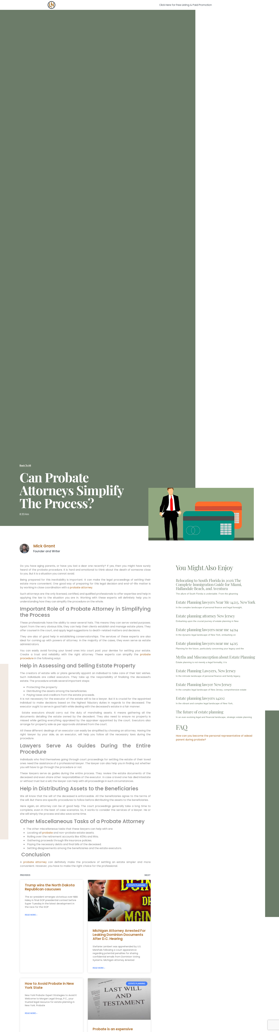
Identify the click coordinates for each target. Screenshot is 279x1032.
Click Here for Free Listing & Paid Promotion (185, 5)
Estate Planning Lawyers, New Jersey (206, 670)
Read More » (31, 915)
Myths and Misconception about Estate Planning (215, 656)
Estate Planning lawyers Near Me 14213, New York (215, 602)
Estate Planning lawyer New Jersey (204, 684)
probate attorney (81, 587)
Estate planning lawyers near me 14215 (207, 643)
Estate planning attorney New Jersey (205, 615)
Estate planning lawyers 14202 (200, 698)
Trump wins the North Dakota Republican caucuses (50, 887)
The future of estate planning (199, 711)
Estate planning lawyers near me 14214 (207, 629)
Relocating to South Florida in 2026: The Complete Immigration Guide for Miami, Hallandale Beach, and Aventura (209, 584)
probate (47, 833)
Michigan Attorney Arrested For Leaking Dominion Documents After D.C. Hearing (119, 934)
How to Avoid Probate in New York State (49, 985)
